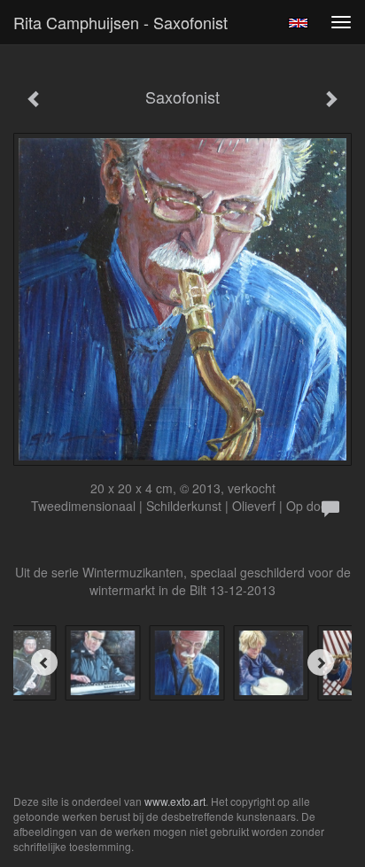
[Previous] (44, 662)
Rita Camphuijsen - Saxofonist (120, 22)
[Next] (320, 662)
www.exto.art (175, 801)
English (298, 23)
